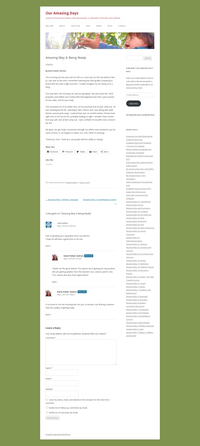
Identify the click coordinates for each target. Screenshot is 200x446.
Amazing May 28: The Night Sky (138, 215)
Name (49, 368)
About (62, 26)
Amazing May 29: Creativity (137, 211)
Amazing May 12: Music (135, 286)
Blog (110, 26)
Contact (122, 26)
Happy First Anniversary (136, 192)
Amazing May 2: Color (135, 329)
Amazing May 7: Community (137, 309)
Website (49, 389)
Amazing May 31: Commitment (138, 201)
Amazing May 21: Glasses (136, 244)
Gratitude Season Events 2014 (138, 188)
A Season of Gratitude (135, 146)
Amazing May (71, 182)
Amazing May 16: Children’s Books (140, 267)
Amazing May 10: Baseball (136, 296)
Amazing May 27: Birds (135, 218)
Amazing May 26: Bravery (136, 221)
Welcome (49, 26)
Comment (51, 338)
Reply (48, 245)
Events (99, 26)
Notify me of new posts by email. (63, 412)
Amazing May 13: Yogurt (136, 283)
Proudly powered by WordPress (58, 434)
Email (49, 378)
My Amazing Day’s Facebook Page (140, 115)
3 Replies (49, 64)
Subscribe (133, 103)
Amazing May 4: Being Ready (138, 322)
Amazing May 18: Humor (136, 260)
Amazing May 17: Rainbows (137, 264)
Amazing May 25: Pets (135, 224)
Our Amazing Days (62, 13)
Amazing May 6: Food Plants (137, 313)
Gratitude (75, 26)
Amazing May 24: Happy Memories (140, 228)
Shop (88, 26)
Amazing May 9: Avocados (136, 300)
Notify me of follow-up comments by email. (68, 408)
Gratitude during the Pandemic (138, 143)
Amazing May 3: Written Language (62, 199)
